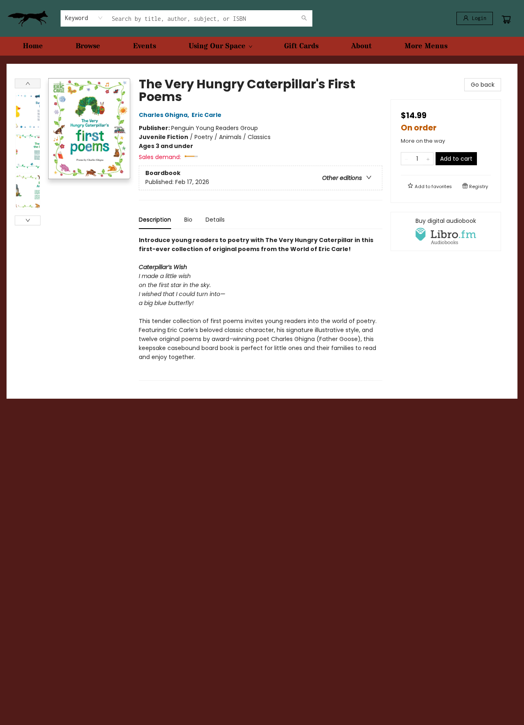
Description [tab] (155, 219)
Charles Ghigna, (164, 115)
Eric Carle (206, 115)
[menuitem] (33, 46)
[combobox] (84, 18)
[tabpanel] (260, 308)
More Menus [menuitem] (425, 46)
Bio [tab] (188, 219)
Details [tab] (215, 219)
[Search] (304, 18)
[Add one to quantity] (428, 158)
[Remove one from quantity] (406, 158)
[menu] (262, 46)
